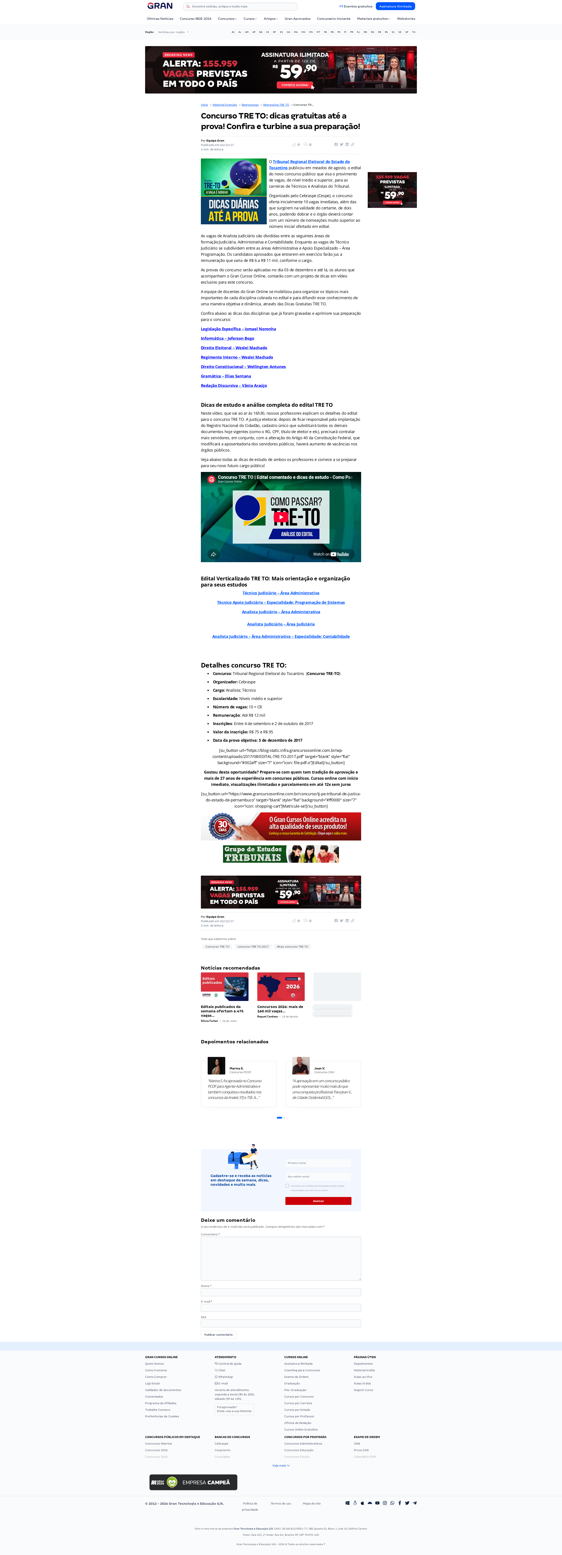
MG (303, 32)
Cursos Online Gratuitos (301, 1429)
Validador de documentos (163, 1390)
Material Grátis (364, 1370)
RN (365, 32)
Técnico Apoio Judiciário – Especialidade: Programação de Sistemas (281, 602)
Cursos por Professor (299, 1416)
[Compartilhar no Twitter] (341, 144)
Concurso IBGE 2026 (195, 18)
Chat (221, 1370)
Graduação (292, 1383)
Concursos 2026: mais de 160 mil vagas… (280, 1009)
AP (254, 32)
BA (260, 32)
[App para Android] (370, 1504)
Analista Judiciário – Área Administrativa (281, 611)
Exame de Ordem (296, 1377)
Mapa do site (312, 1503)
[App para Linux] (355, 1504)
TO (413, 32)
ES (281, 32)
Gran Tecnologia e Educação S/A (253, 1528)
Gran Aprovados (297, 18)
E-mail (206, 1301)
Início (204, 104)
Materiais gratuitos (372, 18)
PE (338, 32)
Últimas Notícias (160, 18)
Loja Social (152, 1383)
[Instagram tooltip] (385, 1504)
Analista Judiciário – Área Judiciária (281, 624)
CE (267, 32)
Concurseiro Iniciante (334, 18)
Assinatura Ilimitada (395, 6)
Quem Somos (154, 1363)
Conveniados (154, 1396)
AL (239, 32)
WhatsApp (225, 1377)
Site (203, 1317)
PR (351, 32)
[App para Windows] (347, 1504)
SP (406, 32)
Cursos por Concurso (299, 1396)
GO (288, 32)
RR (379, 32)
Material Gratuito (225, 104)
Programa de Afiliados (161, 1403)
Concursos (226, 18)
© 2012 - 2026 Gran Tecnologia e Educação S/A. (184, 1503)
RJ (358, 32)
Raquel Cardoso (267, 1016)
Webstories (406, 18)
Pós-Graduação (295, 1390)
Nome (206, 1286)
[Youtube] (377, 1504)
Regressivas (250, 104)
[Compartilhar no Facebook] (335, 144)
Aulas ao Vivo (363, 1377)
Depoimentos (363, 1363)
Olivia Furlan (209, 1021)
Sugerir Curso (363, 1390)
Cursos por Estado (297, 1409)
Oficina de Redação (297, 1423)
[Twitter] (407, 1504)
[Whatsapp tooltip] (392, 1504)
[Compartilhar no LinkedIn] (346, 144)
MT (318, 32)
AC (233, 32)
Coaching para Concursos (302, 1370)
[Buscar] (188, 7)
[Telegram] (414, 1504)
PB (332, 32)
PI (345, 32)
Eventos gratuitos (358, 6)
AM (247, 32)
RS (386, 32)
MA (296, 32)
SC (393, 32)
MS (311, 32)
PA (325, 32)
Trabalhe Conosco (157, 1409)
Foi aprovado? (234, 1409)
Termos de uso (281, 1503)
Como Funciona (156, 1370)
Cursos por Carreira (298, 1403)
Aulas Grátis (362, 1383)
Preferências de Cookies (162, 1416)
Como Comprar (156, 1377)
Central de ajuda (229, 1363)
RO (372, 32)
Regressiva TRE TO (276, 104)
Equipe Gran (215, 140)
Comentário (210, 1234)
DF (274, 32)
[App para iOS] (362, 1504)
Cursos (249, 18)
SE (400, 32)
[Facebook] (400, 1504)
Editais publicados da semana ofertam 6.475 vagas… (222, 1011)
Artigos (269, 18)
